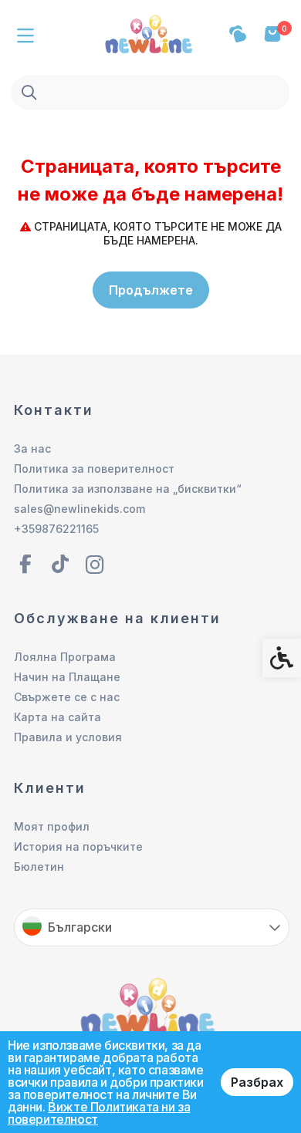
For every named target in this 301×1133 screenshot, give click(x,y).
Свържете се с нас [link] (67, 696)
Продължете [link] (151, 290)
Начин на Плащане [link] (67, 676)
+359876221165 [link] (56, 528)
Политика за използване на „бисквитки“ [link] (128, 488)
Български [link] (80, 927)
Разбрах (257, 1082)
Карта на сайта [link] (57, 716)
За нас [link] (32, 448)
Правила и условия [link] (68, 737)
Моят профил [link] (52, 826)
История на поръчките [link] (78, 846)
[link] (150, 32)
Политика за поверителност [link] (94, 468)
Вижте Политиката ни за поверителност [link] (99, 1113)
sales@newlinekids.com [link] (79, 508)
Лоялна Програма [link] (65, 656)
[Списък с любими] (237, 34)
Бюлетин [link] (39, 866)
